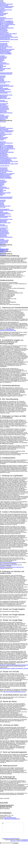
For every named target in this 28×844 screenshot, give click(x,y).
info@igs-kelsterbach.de (10, 817)
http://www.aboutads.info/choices (8, 564)
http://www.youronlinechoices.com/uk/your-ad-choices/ (12, 568)
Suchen (16, 843)
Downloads (24, 839)
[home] (1, 1)
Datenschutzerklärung (22, 840)
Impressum (13, 840)
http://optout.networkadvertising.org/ (9, 562)
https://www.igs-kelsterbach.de (12, 818)
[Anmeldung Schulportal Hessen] (11, 838)
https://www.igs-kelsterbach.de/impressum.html (8, 330)
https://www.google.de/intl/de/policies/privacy (14, 691)
